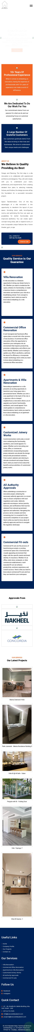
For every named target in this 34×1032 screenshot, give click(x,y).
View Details (17, 46)
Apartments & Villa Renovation (13, 970)
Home (4, 944)
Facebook (6, 991)
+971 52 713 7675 (8, 1011)
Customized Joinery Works (11, 972)
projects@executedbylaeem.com (15, 1017)
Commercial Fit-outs (9, 978)
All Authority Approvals (10, 975)
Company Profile (8, 946)
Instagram (6, 993)
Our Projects (6, 949)
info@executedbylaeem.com (13, 1014)
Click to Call (24, 242)
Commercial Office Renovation (13, 967)
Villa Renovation (8, 965)
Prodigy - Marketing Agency (21, 1029)
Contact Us (6, 952)
